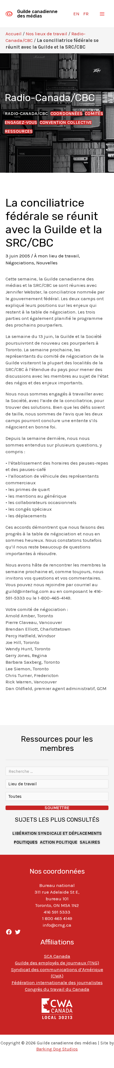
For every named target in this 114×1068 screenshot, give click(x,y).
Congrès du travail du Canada (57, 989)
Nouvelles (47, 262)
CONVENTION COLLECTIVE (66, 122)
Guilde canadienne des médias (37, 14)
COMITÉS (94, 113)
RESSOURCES (19, 131)
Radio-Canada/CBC (26, 113)
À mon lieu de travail (56, 256)
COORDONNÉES (66, 113)
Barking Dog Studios (57, 1049)
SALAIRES (90, 842)
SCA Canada (57, 956)
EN (76, 13)
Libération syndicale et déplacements (57, 833)
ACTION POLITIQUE (58, 842)
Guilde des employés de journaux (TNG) (57, 963)
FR (86, 13)
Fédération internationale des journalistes (57, 982)
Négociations (20, 262)
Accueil (14, 33)
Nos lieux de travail (46, 33)
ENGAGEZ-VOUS (21, 122)
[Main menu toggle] (102, 13)
